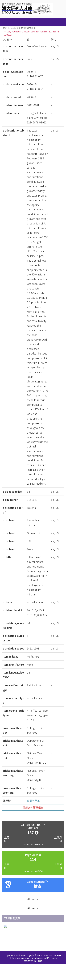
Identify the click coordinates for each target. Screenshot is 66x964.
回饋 (40, 960)
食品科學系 (33, 800)
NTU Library (51, 958)
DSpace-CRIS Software (15, 955)
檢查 (37, 886)
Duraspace (47, 955)
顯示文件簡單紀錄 (33, 807)
